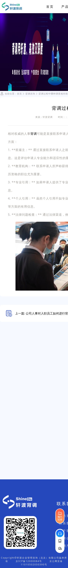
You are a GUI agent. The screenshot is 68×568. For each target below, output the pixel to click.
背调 (33, 134)
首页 (50, 7)
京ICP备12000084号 (29, 561)
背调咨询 (30, 93)
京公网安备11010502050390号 (42, 563)
